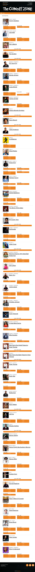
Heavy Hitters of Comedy (16, 498)
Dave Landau (13, 537)
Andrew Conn (13, 474)
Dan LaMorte (13, 44)
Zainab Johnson (13, 75)
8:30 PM (9, 294)
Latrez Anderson (14, 129)
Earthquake (12, 229)
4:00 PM (9, 187)
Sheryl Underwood (14, 549)
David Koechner (13, 510)
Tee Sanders (12, 54)
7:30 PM (9, 188)
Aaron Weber (13, 404)
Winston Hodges (14, 426)
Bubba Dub (12, 393)
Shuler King (12, 163)
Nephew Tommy (13, 178)
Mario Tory (12, 275)
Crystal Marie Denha (15, 323)
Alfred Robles (13, 151)
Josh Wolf (12, 32)
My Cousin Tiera (14, 219)
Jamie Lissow (13, 287)
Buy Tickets (18, 50)
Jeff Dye (11, 414)
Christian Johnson (14, 302)
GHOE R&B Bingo (14, 193)
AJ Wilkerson (13, 139)
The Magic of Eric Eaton (16, 208)
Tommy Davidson (14, 21)
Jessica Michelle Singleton (16, 110)
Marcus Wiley (13, 459)
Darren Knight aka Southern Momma (19, 447)
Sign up (31, 0)
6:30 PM (9, 293)
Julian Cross (12, 244)
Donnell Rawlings (14, 483)
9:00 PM (9, 28)
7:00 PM (9, 38)
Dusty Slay (12, 376)
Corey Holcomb (13, 314)
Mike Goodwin (13, 335)
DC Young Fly (13, 63)
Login (34, 0)
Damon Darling (13, 435)
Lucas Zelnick (13, 87)
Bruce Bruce (12, 522)
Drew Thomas (13, 364)
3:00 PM (9, 341)
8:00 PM (9, 329)
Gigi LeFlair (12, 265)
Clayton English (13, 99)
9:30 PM (9, 215)
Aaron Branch (13, 120)
